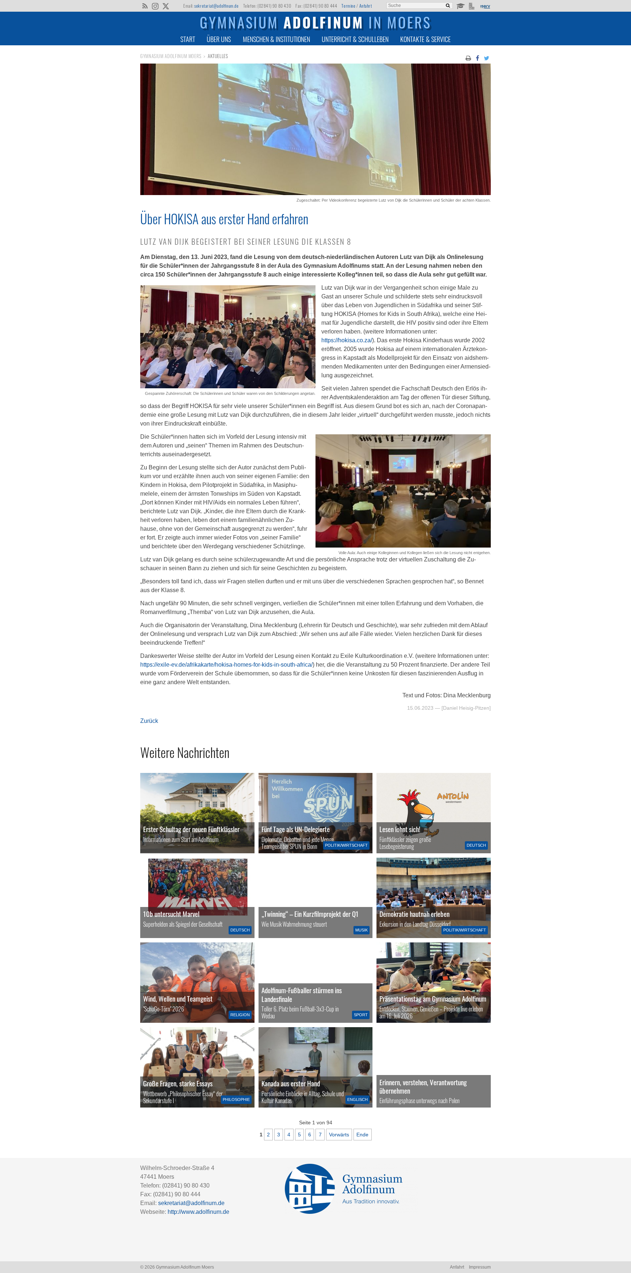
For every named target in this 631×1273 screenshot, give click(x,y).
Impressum (480, 1267)
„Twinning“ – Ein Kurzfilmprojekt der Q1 (310, 913)
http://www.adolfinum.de (198, 1212)
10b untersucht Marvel (171, 913)
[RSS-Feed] (144, 5)
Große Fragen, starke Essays (178, 1083)
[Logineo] (472, 5)
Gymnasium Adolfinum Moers (171, 56)
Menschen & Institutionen (276, 39)
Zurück (149, 721)
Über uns (219, 39)
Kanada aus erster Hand (290, 1083)
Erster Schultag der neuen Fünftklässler (191, 829)
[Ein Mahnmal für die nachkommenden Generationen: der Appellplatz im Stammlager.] (433, 1067)
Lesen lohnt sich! (399, 829)
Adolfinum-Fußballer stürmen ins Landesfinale (301, 994)
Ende (362, 1134)
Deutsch (476, 845)
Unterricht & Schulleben (355, 39)
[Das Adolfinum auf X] (165, 6)
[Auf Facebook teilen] (477, 57)
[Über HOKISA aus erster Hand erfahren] (315, 193)
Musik (361, 930)
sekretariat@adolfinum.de (216, 6)
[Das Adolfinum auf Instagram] (155, 6)
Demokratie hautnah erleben (414, 913)
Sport (361, 1015)
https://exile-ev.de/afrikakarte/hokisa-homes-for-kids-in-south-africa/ (226, 665)
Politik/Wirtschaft (346, 845)
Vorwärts (339, 1134)
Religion (240, 1015)
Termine (348, 6)
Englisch (357, 1099)
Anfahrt (365, 6)
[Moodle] (460, 5)
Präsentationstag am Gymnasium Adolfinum (432, 998)
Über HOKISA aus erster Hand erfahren (224, 218)
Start (187, 39)
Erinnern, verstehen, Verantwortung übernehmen (423, 1086)
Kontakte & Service (425, 39)
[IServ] (485, 5)
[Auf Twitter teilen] (487, 57)
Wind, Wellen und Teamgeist (178, 998)
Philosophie (236, 1099)
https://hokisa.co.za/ (346, 340)
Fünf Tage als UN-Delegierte (295, 829)
